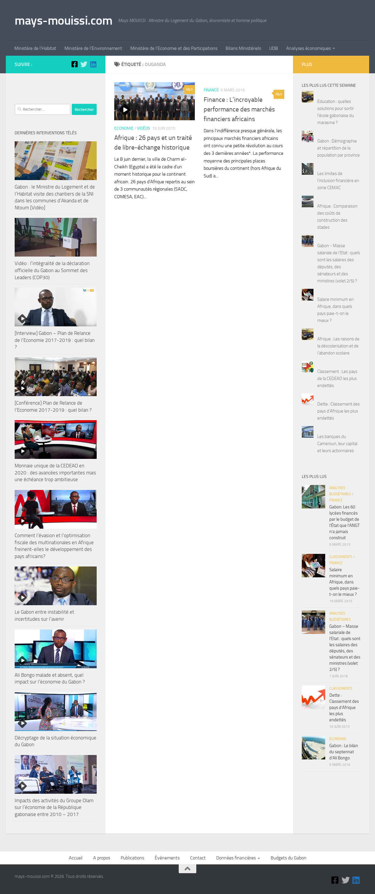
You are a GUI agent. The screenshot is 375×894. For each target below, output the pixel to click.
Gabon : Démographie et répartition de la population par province (338, 148)
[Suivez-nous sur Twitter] (83, 64)
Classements (340, 557)
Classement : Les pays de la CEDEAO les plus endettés (337, 378)
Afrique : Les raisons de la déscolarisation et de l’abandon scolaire (338, 346)
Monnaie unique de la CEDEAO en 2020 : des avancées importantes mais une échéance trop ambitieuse (55, 472)
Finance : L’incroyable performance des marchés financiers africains (239, 109)
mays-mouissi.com (63, 20)
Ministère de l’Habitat (35, 48)
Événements (167, 858)
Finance (211, 90)
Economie (124, 128)
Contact (198, 858)
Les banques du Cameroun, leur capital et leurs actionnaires (337, 443)
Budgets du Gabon (288, 858)
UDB (273, 48)
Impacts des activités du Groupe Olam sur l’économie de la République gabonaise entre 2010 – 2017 (54, 807)
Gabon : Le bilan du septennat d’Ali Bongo (343, 752)
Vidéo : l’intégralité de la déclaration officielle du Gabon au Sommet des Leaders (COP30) (52, 270)
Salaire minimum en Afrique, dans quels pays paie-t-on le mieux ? (344, 582)
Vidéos (143, 128)
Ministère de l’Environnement (93, 48)
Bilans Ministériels (243, 48)
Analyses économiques (308, 48)
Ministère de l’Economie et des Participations (173, 48)
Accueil (76, 858)
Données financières (236, 858)
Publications (132, 858)
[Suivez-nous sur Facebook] (74, 64)
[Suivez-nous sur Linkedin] (93, 64)
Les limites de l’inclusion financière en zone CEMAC (338, 180)
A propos (101, 858)
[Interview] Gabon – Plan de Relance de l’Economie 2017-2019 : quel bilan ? (55, 340)
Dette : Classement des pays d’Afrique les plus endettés (338, 411)
